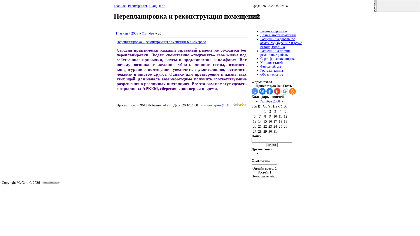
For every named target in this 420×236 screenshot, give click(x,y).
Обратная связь (271, 74)
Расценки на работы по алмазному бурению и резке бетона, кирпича (281, 43)
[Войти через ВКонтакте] (262, 91)
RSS (162, 6)
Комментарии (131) (214, 105)
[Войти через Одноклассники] (292, 91)
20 (254, 126)
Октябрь (148, 33)
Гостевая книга (271, 70)
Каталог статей (271, 62)
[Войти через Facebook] (269, 91)
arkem (167, 105)
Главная (120, 6)
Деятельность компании (278, 35)
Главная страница (273, 31)
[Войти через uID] (255, 91)
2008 (134, 33)
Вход (153, 6)
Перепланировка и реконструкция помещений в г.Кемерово (161, 42)
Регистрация (137, 6)
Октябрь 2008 (270, 101)
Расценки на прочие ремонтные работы (275, 53)
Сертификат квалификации (280, 59)
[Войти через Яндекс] (277, 91)
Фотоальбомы (270, 66)
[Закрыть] (375, 10)
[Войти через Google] (284, 91)
